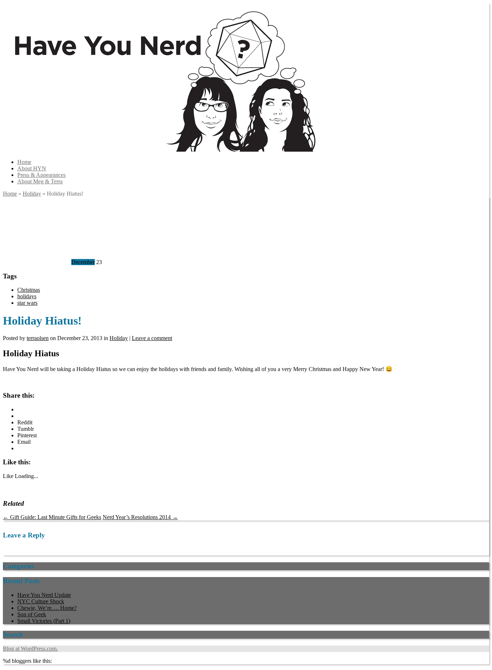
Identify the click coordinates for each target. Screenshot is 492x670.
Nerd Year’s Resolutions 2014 (140, 517)
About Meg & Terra (40, 181)
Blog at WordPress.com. (30, 649)
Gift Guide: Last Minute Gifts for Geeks (52, 517)
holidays (26, 296)
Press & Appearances (41, 175)
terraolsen (38, 338)
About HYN (31, 168)
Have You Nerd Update (44, 595)
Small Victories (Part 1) (43, 621)
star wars (27, 303)
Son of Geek (31, 614)
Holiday (32, 194)
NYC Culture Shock (40, 601)
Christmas (28, 290)
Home (24, 162)
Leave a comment (152, 338)
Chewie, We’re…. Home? (47, 608)
